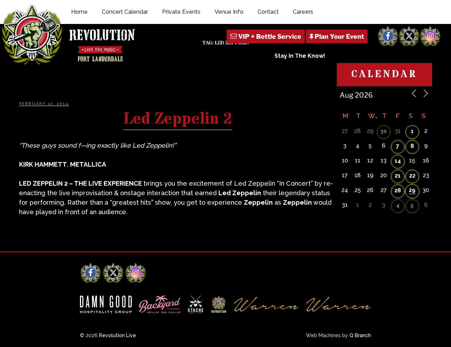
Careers (303, 11)
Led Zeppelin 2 (177, 119)
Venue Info (229, 11)
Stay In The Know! (299, 55)
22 (412, 175)
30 (383, 131)
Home (79, 11)
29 (412, 190)
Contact (268, 11)
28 (397, 190)
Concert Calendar (125, 11)
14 (398, 160)
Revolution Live (117, 335)
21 (398, 175)
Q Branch (360, 335)
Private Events (181, 11)
